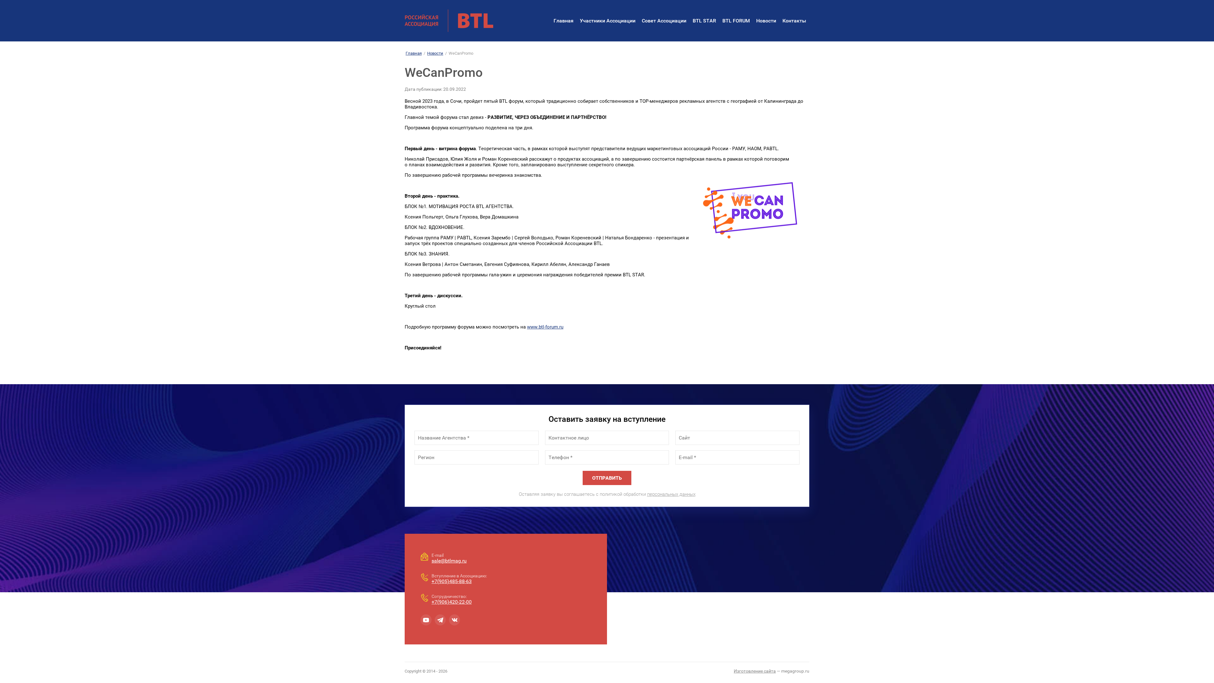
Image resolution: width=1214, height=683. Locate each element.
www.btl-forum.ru (545, 327)
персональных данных (671, 494)
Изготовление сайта (755, 671)
